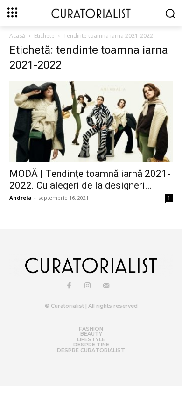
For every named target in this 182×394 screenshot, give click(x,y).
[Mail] (106, 286)
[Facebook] (69, 286)
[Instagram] (88, 286)
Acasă (17, 36)
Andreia (20, 197)
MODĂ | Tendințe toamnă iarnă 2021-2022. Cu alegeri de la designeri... (89, 179)
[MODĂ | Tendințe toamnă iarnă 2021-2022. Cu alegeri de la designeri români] (91, 121)
